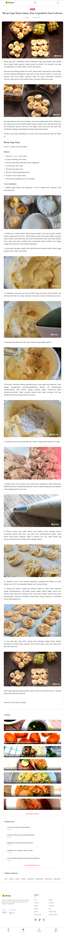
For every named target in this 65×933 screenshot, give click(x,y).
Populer (36, 911)
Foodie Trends (48, 879)
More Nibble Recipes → (32, 814)
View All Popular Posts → (32, 865)
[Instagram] (35, 919)
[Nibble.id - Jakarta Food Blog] (9, 3)
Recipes (17, 879)
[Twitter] (43, 919)
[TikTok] (39, 919)
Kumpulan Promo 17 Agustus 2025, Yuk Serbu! (20, 850)
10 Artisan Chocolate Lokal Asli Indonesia (18, 827)
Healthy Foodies (39, 879)
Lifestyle (11, 879)
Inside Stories (57, 879)
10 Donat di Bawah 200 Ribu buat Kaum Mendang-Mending (23, 858)
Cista (27, 17)
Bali (50, 908)
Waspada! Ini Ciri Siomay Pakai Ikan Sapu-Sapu (20, 843)
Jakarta (51, 900)
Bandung (51, 902)
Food (6, 879)
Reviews (23, 879)
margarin (15, 156)
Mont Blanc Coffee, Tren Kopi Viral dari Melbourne (20, 835)
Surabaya (51, 905)
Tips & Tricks (30, 879)
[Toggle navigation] (58, 2)
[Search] (35, 2)
